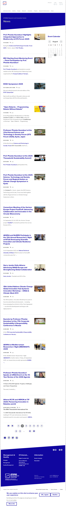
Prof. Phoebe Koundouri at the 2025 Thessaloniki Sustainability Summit (18, 157)
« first (8, 425)
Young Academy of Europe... (21, 74)
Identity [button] (14, 10)
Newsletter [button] (37, 460)
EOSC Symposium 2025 (13, 84)
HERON (30, 417)
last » (33, 431)
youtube (62, 4)
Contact (60, 2)
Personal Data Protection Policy (42, 489)
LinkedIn (16, 437)
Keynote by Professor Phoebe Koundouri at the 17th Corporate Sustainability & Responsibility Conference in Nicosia (16, 322)
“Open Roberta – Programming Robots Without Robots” (16, 108)
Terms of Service (54, 489)
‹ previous (12, 425)
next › (30, 431)
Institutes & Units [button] (7, 10)
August (55, 42)
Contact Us (36, 475)
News (6, 21)
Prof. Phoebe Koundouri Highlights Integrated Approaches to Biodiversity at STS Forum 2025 (17, 37)
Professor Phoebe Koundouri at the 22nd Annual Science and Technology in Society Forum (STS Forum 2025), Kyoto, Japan (17, 133)
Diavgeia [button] (5, 460)
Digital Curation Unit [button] (24, 458)
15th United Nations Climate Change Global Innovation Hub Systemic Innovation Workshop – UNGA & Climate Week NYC (18, 290)
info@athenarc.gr (55, 475)
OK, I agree (44, 495)
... (11, 225)
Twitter (12, 437)
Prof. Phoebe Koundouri (10, 69)
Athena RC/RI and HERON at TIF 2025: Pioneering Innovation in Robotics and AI (16, 402)
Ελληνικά (49, 2)
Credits (61, 489)
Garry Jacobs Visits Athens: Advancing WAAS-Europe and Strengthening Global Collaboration (17, 267)
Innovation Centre (12, 3)
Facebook (8, 437)
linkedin (56, 4)
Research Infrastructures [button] (44, 10)
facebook (54, 4)
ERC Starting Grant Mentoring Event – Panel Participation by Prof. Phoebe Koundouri (18, 60)
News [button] (52, 10)
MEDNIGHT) (7, 358)
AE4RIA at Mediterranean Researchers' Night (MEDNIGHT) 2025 (16, 347)
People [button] (18, 10)
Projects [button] (35, 10)
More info (12, 504)
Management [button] (6, 462)
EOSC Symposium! (8, 92)
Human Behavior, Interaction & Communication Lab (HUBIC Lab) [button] (24, 463)
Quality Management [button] (8, 465)
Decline (55, 495)
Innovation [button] (30, 10)
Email (4, 437)
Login (55, 2)
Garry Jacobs (7, 276)
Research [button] (24, 10)
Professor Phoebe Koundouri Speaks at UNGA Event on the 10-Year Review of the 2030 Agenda (16, 375)
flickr (60, 4)
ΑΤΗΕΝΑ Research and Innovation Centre (14, 18)
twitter (58, 4)
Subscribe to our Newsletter (39, 476)
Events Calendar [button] (38, 458)
